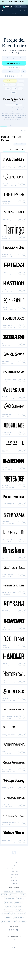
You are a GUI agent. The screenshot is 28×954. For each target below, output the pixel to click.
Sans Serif (20, 85)
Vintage (12, 85)
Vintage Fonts (18, 902)
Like (11, 71)
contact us (19, 2)
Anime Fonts (8, 917)
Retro (5, 85)
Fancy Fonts (13, 895)
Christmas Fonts (8, 910)
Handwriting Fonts (9, 898)
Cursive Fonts (19, 891)
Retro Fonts (10, 906)
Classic (7, 88)
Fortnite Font (14, 883)
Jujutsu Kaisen (14, 874)
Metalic (13, 92)
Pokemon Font (14, 871)
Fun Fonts (18, 906)
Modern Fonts (8, 902)
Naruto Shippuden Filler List (9, 921)
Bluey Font (14, 877)
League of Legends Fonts (18, 913)
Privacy (14, 939)
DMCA (14, 948)
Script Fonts (4, 895)
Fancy (21, 81)
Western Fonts (5, 913)
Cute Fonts (19, 898)
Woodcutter (11, 105)
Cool (20, 88)
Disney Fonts (22, 921)
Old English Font (18, 917)
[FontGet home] (6, 7)
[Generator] (14, 10)
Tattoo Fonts (23, 895)
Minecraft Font (14, 866)
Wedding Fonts (19, 910)
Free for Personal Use (10, 81)
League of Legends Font (14, 868)
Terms (14, 942)
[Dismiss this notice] (26, 2)
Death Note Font (14, 863)
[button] (21, 6)
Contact (14, 945)
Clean (14, 88)
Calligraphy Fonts (8, 891)
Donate (19, 105)
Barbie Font (14, 880)
